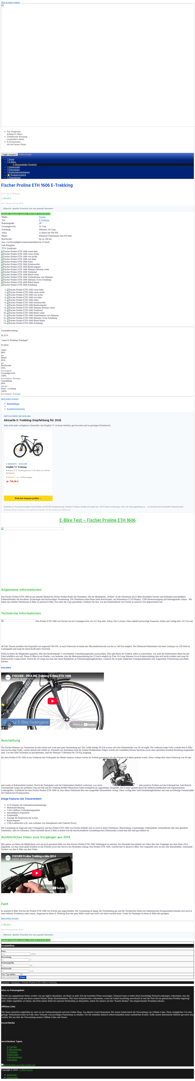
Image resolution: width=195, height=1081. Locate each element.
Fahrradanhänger (14, 1057)
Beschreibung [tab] (13, 403)
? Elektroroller (13, 167)
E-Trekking (44, 220)
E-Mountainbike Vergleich (25, 164)
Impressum (12, 1075)
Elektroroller (12, 1054)
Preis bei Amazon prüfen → (28, 498)
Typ (3, 974)
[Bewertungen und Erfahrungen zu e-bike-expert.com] (18, 1065)
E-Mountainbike (14, 1049)
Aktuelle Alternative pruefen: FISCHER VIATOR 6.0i (26, 214)
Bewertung (6, 957)
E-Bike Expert (24, 154)
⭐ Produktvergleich (16, 175)
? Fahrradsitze (13, 169)
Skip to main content (10, 2)
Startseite (5, 982)
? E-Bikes (11, 162)
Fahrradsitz (12, 1060)
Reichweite (6, 968)
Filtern (22, 977)
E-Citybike (12, 1047)
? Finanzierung (14, 177)
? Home (10, 159)
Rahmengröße (7, 963)
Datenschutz (12, 1077)
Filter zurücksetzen (9, 977)
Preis (3, 951)
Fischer (42, 217)
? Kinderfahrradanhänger (18, 172)
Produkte (16, 982)
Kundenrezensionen (16, 409)
